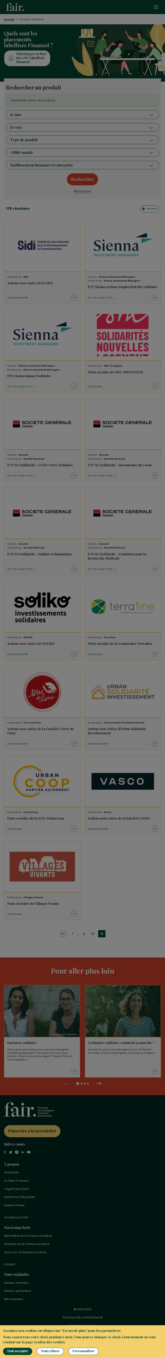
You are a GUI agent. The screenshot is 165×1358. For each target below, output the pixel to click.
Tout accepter (17, 1351)
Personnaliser (83, 1351)
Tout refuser (50, 1351)
